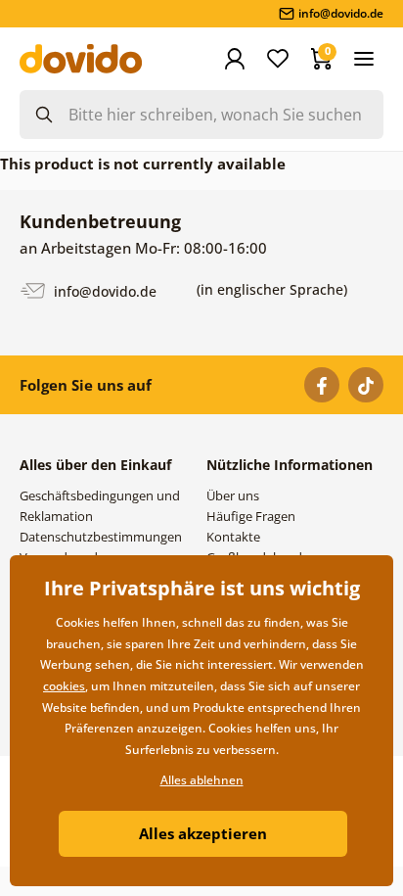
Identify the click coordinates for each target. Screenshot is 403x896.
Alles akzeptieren (203, 833)
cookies (64, 686)
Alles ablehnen (202, 780)
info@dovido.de (103, 290)
